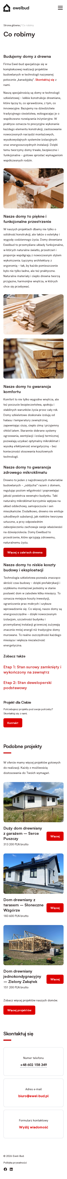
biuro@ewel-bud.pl (33, 1096)
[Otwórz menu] (60, 8)
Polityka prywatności (15, 1162)
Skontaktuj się (44, 80)
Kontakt (12, 723)
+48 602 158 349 (33, 1064)
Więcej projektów (19, 1010)
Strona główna (11, 25)
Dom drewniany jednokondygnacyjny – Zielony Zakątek (22, 976)
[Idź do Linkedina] (11, 1169)
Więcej (55, 836)
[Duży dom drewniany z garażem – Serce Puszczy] (33, 802)
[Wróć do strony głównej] (16, 8)
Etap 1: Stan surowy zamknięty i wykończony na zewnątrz (32, 669)
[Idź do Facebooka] (5, 1169)
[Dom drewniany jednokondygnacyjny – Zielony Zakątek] (33, 945)
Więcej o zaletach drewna (24, 552)
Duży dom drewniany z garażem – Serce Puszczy (22, 833)
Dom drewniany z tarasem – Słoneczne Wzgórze (23, 905)
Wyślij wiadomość (33, 1127)
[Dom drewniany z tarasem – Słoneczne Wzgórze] (33, 873)
